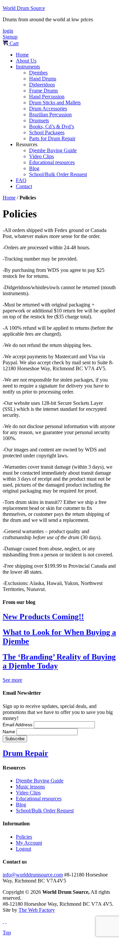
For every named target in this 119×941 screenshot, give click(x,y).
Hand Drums (42, 78)
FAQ (21, 180)
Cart (13, 43)
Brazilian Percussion (50, 114)
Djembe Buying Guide (53, 150)
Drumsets (39, 120)
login (8, 31)
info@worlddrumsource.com (33, 875)
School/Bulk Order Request (58, 174)
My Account (29, 843)
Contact (24, 186)
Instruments (28, 66)
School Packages (46, 132)
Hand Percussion (46, 96)
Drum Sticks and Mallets (55, 102)
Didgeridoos (42, 84)
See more (12, 680)
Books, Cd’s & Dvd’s (51, 126)
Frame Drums (43, 90)
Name (10, 731)
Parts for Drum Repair (52, 138)
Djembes (38, 72)
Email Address (18, 724)
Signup (10, 37)
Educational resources (52, 162)
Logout (23, 849)
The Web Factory (37, 910)
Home (22, 55)
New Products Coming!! (43, 616)
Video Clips (41, 156)
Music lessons (30, 786)
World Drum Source (24, 8)
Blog (34, 168)
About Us (26, 60)
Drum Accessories (48, 108)
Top (7, 932)
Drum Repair (25, 753)
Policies (24, 837)
